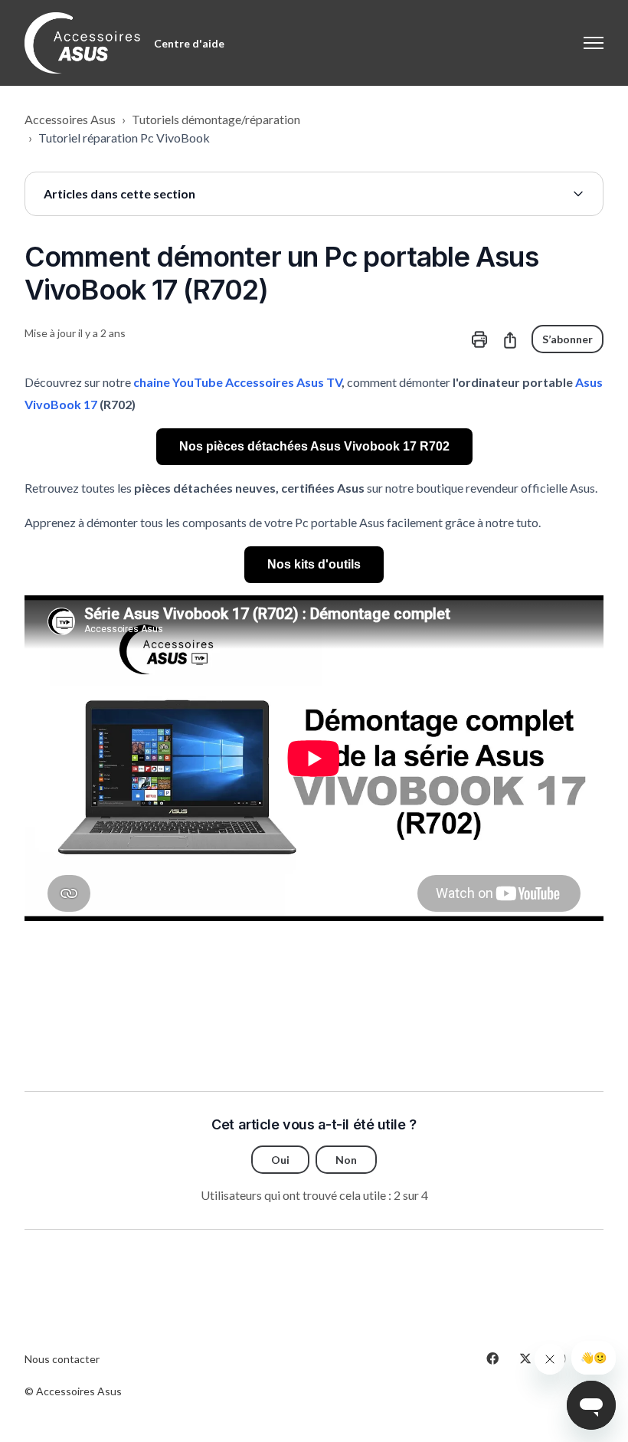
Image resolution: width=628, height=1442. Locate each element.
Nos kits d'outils (314, 564)
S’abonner (567, 339)
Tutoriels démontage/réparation (216, 119)
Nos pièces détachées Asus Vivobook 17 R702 (314, 446)
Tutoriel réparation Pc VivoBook (124, 137)
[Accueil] (83, 43)
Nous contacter (62, 1358)
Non (346, 1159)
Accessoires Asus (70, 119)
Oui (280, 1159)
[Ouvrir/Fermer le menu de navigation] (593, 43)
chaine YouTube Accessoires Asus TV (237, 382)
